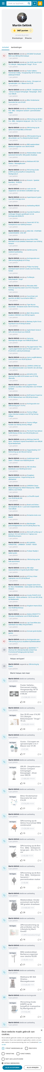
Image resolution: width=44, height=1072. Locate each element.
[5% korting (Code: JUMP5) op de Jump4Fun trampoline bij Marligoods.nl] (25, 1009)
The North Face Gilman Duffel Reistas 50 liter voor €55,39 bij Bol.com (25, 432)
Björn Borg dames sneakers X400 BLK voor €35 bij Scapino (23, 314)
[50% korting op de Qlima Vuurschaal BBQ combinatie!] (25, 827)
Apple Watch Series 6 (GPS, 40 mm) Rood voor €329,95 (24, 331)
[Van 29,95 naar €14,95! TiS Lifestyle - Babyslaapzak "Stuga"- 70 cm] (25, 722)
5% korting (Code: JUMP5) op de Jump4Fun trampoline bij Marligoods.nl (23, 172)
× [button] (41, 1030)
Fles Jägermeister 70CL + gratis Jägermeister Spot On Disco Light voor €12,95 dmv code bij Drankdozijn (25, 349)
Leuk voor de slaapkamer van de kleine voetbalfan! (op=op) (23, 190)
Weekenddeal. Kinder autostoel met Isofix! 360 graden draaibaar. (24, 154)
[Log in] (40, 3)
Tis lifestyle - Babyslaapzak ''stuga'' (21, 278)
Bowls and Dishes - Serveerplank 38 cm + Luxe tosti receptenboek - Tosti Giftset (24, 507)
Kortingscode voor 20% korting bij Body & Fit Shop (23, 259)
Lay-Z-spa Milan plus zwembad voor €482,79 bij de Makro (24, 624)
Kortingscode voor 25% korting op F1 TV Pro (23, 405)
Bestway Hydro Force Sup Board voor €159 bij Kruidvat (24, 322)
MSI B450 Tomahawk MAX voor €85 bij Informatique (24, 55)
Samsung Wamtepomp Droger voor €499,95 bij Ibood (23, 339)
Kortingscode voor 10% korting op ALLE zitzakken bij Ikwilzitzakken (24, 640)
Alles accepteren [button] (12, 1067)
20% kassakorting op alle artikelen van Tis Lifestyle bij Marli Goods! (24, 137)
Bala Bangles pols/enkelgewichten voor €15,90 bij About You (24, 524)
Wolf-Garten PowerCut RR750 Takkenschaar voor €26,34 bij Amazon (25, 396)
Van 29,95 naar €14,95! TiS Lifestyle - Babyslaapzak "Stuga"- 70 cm (25, 63)
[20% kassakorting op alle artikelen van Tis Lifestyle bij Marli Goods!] (25, 932)
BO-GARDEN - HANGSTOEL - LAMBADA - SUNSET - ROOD (22, 543)
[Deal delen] (34, 3)
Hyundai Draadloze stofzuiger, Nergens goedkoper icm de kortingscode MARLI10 (24, 214)
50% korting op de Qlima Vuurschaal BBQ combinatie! (23, 128)
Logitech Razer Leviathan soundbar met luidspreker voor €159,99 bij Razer (25, 387)
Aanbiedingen (16, 47)
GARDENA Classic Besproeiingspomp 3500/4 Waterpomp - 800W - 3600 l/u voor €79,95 (24, 488)
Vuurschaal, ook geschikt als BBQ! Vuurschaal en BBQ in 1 (23, 297)
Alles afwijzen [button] (33, 1067)
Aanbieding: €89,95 (33, 206)
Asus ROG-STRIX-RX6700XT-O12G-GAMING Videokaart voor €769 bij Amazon (25, 241)
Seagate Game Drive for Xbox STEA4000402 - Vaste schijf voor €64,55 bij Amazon (25, 587)
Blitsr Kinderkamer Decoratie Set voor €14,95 (23, 101)
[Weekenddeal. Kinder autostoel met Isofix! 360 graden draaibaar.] (25, 906)
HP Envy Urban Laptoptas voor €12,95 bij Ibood (22, 577)
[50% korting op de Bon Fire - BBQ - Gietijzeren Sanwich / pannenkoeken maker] (25, 880)
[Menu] (3, 3)
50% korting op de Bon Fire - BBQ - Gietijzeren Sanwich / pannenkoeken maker (25, 110)
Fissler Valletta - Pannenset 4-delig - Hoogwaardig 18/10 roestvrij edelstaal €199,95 (24, 73)
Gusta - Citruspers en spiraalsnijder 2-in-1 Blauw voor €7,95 (24, 82)
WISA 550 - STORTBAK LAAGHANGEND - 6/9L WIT (24, 232)
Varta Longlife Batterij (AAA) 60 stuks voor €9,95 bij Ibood (25, 358)
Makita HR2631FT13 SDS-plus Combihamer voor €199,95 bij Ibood (24, 615)
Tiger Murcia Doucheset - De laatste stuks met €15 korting (23, 305)
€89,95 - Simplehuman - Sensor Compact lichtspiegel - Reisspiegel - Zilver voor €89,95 (25, 92)
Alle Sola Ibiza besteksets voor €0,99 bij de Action (22, 468)
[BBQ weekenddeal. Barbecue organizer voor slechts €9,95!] (25, 958)
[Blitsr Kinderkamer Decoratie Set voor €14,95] (25, 802)
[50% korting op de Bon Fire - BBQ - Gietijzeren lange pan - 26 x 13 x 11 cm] (25, 853)
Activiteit (5, 47)
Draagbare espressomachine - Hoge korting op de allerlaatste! (21, 477)
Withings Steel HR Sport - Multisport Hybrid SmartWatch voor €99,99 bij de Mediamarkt (25, 441)
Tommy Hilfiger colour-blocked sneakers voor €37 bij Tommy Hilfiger (23, 414)
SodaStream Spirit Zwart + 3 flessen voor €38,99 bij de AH (23, 459)
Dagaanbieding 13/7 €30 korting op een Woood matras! (24, 451)
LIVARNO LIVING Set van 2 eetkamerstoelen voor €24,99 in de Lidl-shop (25, 367)
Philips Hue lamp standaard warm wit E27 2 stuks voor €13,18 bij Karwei (24, 269)
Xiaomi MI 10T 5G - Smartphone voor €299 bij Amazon (23, 223)
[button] (22, 1063)
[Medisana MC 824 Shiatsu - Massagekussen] (25, 983)
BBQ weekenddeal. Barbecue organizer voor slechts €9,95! (23, 145)
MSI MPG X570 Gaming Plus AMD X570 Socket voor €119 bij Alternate (23, 376)
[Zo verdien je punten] (30, 30)
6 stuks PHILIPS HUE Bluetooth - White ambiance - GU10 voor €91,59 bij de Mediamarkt (25, 597)
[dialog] (22, 1050)
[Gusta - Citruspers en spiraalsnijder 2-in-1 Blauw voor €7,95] (25, 748)
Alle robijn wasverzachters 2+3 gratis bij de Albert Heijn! (23, 569)
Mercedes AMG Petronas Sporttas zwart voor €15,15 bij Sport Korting (23, 288)
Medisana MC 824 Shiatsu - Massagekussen (23, 162)
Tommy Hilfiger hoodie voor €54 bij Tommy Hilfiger (22, 423)
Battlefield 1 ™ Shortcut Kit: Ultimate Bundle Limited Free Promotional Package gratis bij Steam (23, 650)
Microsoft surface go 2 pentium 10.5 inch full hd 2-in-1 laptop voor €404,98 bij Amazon (25, 534)
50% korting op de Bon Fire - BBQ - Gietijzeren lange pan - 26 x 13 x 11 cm (25, 120)
